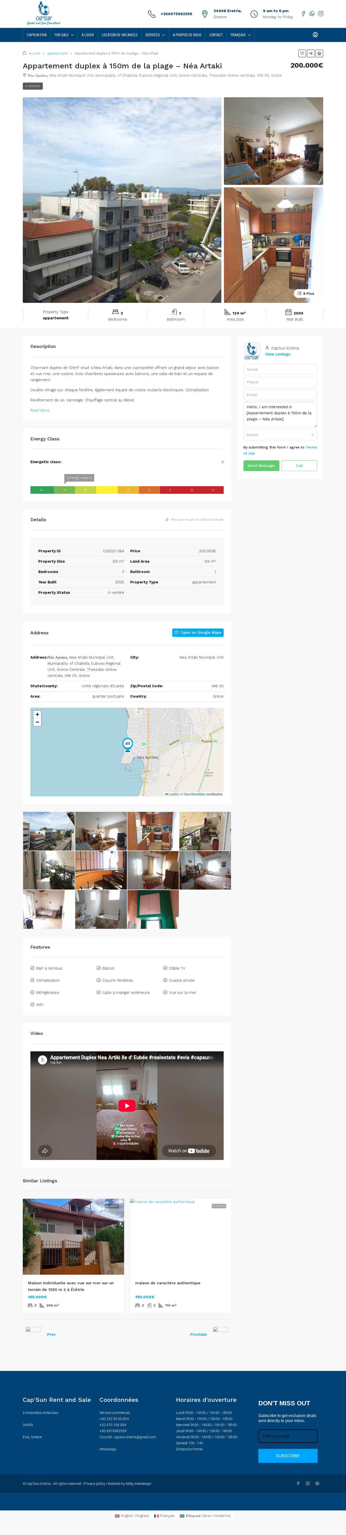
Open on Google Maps (200, 632)
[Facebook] (299, 1484)
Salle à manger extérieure (126, 992)
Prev (51, 1334)
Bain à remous (49, 968)
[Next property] (220, 1334)
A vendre (32, 86)
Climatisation (48, 980)
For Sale (62, 35)
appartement (57, 53)
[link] (73, 1237)
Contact (216, 35)
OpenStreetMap (194, 794)
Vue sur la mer (182, 992)
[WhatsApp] (318, 1484)
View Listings (277, 354)
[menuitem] (315, 35)
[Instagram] (309, 1484)
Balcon (108, 968)
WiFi (39, 1004)
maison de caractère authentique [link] (168, 1283)
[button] (302, 53)
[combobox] (280, 434)
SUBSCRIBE (288, 1456)
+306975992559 (176, 14)
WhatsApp (108, 1449)
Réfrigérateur (48, 992)
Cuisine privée (182, 980)
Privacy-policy (94, 1484)
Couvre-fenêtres (118, 980)
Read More (39, 410)
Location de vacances (120, 35)
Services (152, 35)
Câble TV (177, 968)
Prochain (198, 1334)
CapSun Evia (37, 35)
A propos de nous (187, 35)
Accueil (35, 53)
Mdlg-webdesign (138, 1484)
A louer (88, 35)
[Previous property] (33, 1334)
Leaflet (173, 794)
